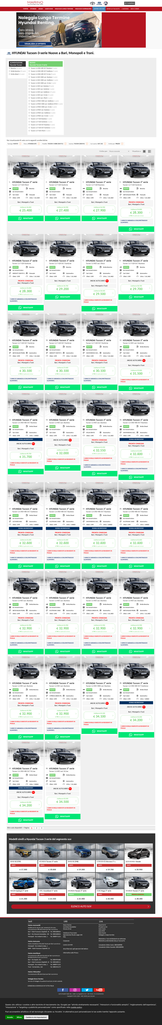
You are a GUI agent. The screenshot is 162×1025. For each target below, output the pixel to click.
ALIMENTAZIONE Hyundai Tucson (16, 64)
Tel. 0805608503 (55, 932)
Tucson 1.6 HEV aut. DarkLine (42, 89)
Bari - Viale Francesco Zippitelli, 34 (38, 932)
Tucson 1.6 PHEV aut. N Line (42, 116)
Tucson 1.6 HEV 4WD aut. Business (44, 77)
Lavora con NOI (68, 945)
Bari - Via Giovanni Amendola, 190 (38, 934)
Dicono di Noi (67, 929)
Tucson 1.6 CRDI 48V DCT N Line (43, 74)
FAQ (64, 937)
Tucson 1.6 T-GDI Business (41, 119)
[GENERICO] (59, 30)
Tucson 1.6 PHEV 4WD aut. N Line (44, 107)
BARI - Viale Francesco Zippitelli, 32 (39, 948)
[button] (99, 30)
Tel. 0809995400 (55, 960)
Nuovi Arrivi (102, 925)
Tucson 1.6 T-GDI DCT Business (43, 125)
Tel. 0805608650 (55, 934)
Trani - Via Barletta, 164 (35, 967)
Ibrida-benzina (18, 71)
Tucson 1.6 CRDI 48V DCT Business (44, 68)
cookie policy (76, 1007)
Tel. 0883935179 (55, 967)
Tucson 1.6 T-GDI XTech (40, 131)
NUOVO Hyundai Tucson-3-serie (38, 64)
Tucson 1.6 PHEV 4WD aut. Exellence (45, 101)
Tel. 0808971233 (55, 936)
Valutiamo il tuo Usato (70, 933)
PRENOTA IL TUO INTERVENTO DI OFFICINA (112, 939)
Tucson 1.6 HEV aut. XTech (41, 98)
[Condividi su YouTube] (99, 990)
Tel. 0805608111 (55, 962)
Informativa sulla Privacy (70, 953)
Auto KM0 (102, 931)
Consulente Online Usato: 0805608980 (110, 945)
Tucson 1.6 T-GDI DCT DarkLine (43, 128)
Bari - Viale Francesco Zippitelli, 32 (38, 962)
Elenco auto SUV (81, 906)
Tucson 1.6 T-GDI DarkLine (41, 122)
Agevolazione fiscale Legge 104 (72, 935)
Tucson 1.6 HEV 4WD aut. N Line (43, 83)
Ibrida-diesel (17, 74)
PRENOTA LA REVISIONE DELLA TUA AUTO (112, 941)
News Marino (67, 925)
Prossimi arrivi (103, 927)
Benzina (16, 68)
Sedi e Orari (135, 9)
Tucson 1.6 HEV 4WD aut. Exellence (44, 80)
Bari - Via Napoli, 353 (34, 960)
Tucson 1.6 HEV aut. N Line (42, 95)
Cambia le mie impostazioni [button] (36, 1017)
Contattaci (130, 3)
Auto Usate (102, 929)
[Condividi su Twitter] (75, 990)
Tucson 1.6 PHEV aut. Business (43, 110)
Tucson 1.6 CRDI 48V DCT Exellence (44, 71)
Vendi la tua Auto (113, 9)
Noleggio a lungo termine (106, 935)
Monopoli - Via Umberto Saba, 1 (38, 936)
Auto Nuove (102, 933)
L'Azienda (125, 9)
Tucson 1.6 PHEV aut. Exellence (43, 113)
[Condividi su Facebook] (62, 990)
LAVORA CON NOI (99, 9)
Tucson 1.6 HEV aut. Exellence (43, 92)
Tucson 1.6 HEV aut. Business (42, 86)
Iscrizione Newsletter (69, 927)
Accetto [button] (10, 1017)
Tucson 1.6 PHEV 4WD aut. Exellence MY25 (47, 104)
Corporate (66, 941)
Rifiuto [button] (19, 1017)
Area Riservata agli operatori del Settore (75, 949)
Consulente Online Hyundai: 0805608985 (111, 947)
